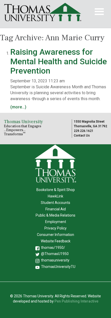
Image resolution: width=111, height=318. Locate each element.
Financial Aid (55, 209)
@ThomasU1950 (55, 254)
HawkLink (55, 196)
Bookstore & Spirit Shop (55, 190)
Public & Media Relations (55, 215)
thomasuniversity (55, 260)
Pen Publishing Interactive (76, 301)
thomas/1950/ (53, 247)
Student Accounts (55, 203)
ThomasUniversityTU (58, 267)
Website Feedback (55, 241)
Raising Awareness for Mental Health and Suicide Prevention (58, 61)
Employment (55, 222)
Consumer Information (55, 235)
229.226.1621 (83, 131)
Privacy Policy (55, 228)
